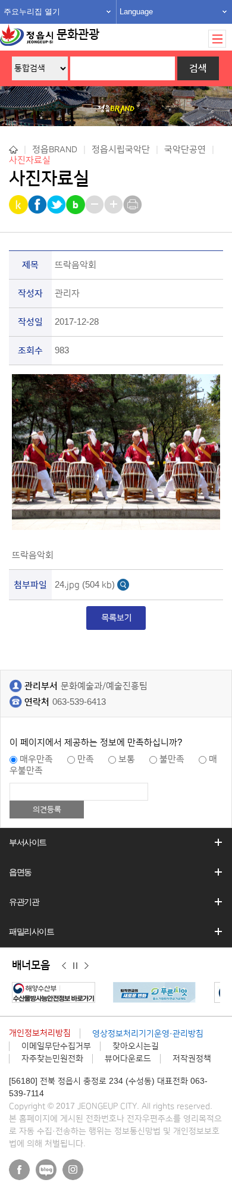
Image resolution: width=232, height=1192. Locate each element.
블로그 (46, 1169)
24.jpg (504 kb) (85, 585)
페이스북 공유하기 (38, 204)
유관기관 (24, 901)
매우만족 (36, 759)
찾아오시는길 (135, 1046)
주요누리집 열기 (32, 11)
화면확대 (114, 204)
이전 (63, 966)
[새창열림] (56, 992)
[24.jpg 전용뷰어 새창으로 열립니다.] (123, 584)
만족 (85, 759)
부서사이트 (27, 842)
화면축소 (95, 204)
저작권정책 (192, 1059)
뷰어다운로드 (128, 1059)
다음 (86, 966)
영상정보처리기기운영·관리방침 (147, 1034)
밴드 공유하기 (76, 204)
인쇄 (133, 204)
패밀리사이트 (31, 931)
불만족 (171, 759)
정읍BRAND (54, 150)
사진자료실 (30, 160)
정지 (75, 966)
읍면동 (20, 872)
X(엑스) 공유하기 (57, 204)
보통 (126, 759)
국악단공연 (185, 150)
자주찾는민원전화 (52, 1059)
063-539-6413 (79, 702)
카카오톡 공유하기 (19, 204)
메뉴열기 (217, 39)
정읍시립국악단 (121, 150)
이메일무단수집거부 (56, 1046)
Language (136, 11)
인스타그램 (72, 1169)
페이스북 (19, 1169)
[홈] (13, 149)
